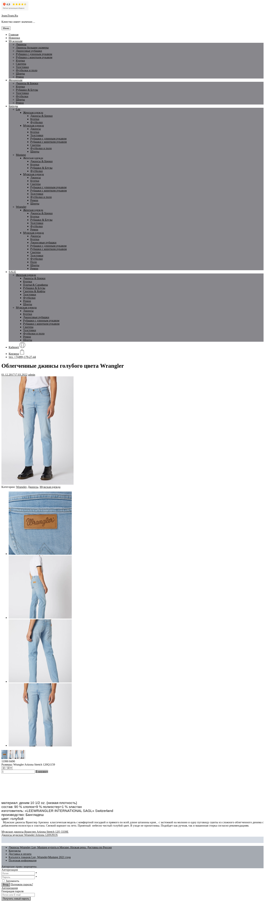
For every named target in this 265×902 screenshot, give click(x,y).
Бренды (13, 106)
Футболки (22, 96)
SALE (12, 271)
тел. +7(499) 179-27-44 (22, 356)
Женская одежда (33, 112)
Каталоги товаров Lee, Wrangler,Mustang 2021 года (40, 857)
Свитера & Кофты (34, 291)
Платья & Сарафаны (35, 284)
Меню (6, 28)
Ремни (20, 76)
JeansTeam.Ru (9, 15)
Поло (33, 262)
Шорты (20, 73)
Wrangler (21, 206)
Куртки (20, 60)
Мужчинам (15, 41)
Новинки (14, 37)
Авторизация (9, 888)
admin (31, 374)
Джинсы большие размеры (32, 47)
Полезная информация (22, 860)
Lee (18, 109)
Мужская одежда (33, 125)
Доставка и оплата (20, 853)
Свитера (21, 63)
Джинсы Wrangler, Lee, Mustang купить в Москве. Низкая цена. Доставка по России (60, 847)
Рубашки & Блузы (27, 89)
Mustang (21, 154)
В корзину (42, 771)
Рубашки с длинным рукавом (48, 138)
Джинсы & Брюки (27, 83)
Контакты (15, 850)
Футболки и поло (26, 70)
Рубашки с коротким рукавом (34, 57)
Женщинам (15, 80)
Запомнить (12, 881)
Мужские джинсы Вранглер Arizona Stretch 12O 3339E (35, 831)
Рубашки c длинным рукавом (34, 54)
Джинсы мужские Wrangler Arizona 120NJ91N (29, 834)
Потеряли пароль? (22, 884)
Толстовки (22, 67)
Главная (13, 34)
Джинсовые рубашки (29, 50)
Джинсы (21, 44)
